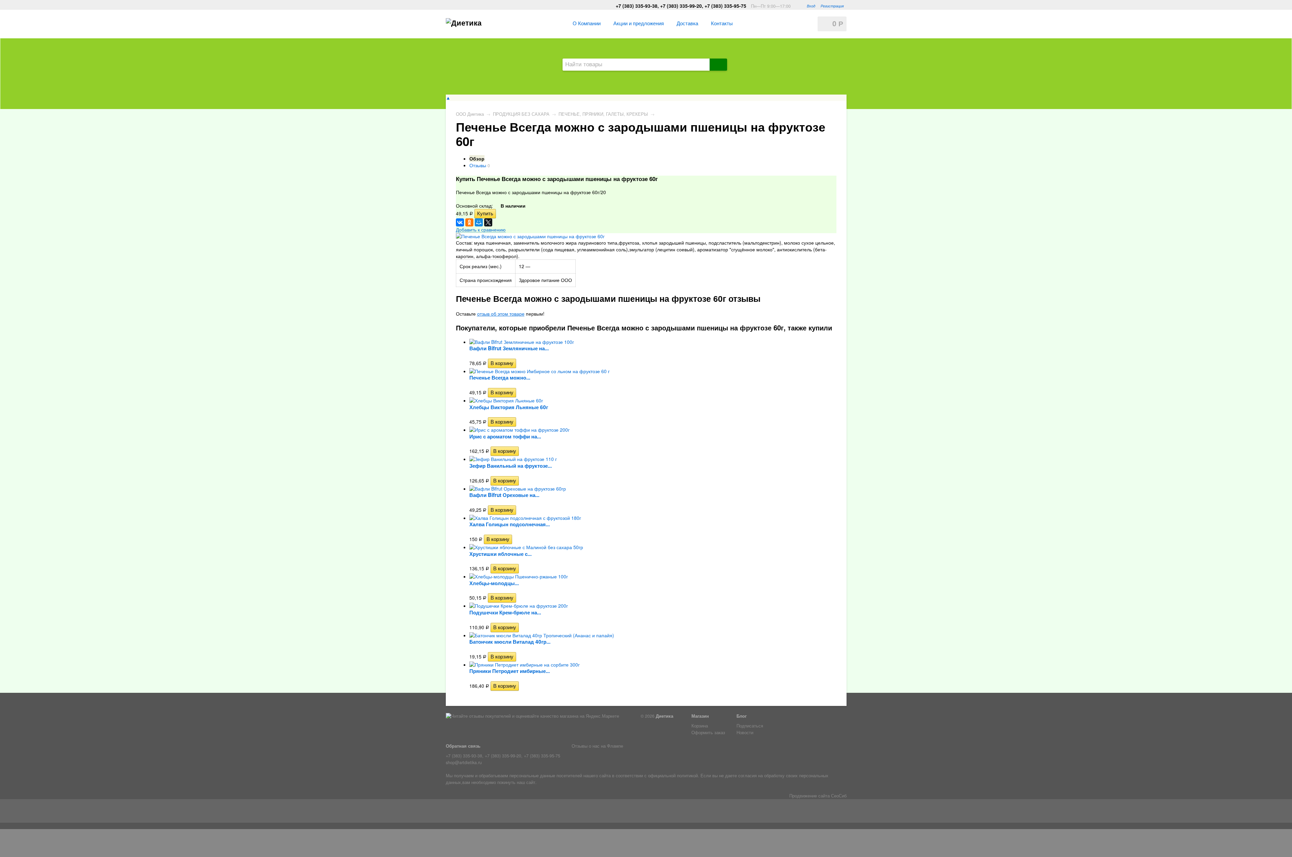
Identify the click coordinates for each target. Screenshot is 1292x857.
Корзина (699, 726)
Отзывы (477, 165)
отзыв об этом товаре (501, 313)
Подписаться (750, 726)
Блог (742, 716)
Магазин (700, 716)
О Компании (587, 23)
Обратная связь (463, 746)
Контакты (722, 23)
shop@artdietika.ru (464, 762)
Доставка (687, 23)
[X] (488, 222)
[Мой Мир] (479, 222)
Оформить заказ (708, 732)
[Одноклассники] (469, 222)
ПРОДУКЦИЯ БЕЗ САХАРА (521, 114)
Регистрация (832, 5)
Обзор (477, 158)
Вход (811, 5)
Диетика (664, 716)
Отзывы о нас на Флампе (597, 746)
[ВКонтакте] (460, 222)
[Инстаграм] (461, 812)
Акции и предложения (638, 23)
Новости (745, 732)
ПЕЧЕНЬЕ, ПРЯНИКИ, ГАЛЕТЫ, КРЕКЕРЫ (603, 114)
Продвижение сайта (809, 796)
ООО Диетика (470, 114)
